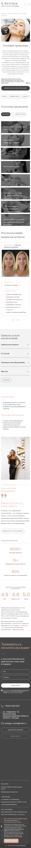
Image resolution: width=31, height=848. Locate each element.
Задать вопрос (15, 736)
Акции (25, 96)
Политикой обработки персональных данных (16, 691)
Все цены (6, 380)
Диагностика (20, 114)
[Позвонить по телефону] (25, 4)
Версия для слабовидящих (17, 845)
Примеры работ (15, 96)
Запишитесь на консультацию (12, 531)
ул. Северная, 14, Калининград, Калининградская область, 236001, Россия (16, 715)
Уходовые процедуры (11, 285)
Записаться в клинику (15, 730)
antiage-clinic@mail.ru (15, 723)
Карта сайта (4, 784)
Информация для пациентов (9, 792)
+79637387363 (12, 706)
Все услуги (5, 114)
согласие (21, 691)
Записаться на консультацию (15, 88)
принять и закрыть (11, 840)
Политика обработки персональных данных (11, 787)
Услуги (4, 96)
